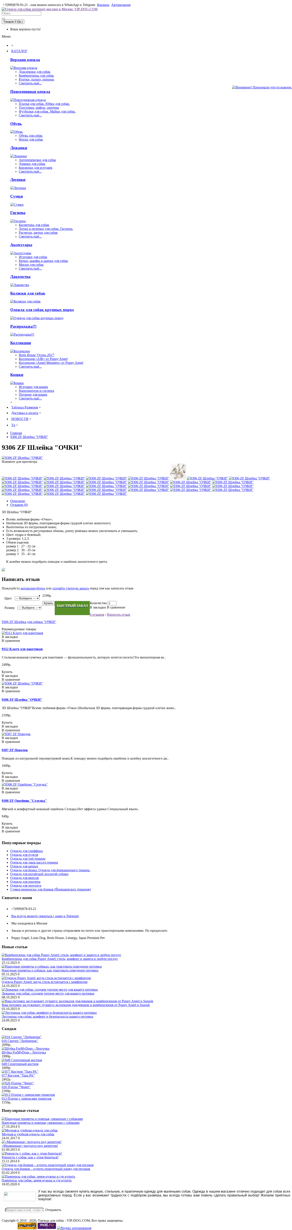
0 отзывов (97, 614)
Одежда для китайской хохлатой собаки (39, 874)
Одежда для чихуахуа (25, 885)
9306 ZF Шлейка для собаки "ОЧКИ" (29, 622)
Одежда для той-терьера (27, 858)
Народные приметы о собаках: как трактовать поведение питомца (50, 970)
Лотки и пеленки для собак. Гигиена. (46, 229)
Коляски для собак (27, 293)
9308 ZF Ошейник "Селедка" (24, 800)
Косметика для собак (34, 225)
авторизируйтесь (33, 588)
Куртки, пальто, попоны (36, 79)
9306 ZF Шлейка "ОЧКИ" (22, 699)
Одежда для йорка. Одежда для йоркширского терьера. (50, 870)
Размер (9, 608)
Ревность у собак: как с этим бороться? (30, 1157)
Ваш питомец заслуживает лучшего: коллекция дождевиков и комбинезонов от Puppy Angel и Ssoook (76, 1005)
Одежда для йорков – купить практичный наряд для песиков (46, 1169)
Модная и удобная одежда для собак (28, 1134)
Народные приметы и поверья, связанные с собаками (41, 1122)
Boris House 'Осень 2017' (37, 355)
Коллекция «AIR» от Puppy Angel (43, 359)
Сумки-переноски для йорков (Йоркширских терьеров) (50, 889)
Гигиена (17, 212)
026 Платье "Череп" (16, 1087)
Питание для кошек (33, 394)
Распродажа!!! (23, 326)
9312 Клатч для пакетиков (22, 649)
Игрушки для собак (33, 257)
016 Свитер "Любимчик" (20, 1041)
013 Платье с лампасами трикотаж (27, 1098)
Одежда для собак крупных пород (42, 309)
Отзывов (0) (19, 505)
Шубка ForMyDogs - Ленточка (24, 1052)
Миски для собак (31, 264)
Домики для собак (32, 164)
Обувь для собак (31, 135)
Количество (98, 603)
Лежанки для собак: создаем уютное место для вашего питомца (48, 993)
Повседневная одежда (30, 91)
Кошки (16, 374)
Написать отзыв (118, 614)
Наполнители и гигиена (36, 390)
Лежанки (18, 147)
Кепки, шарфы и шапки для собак (43, 261)
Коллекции (20, 343)
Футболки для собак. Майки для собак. (47, 111)
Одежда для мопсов (24, 878)
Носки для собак (31, 139)
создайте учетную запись (70, 588)
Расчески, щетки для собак (38, 232)
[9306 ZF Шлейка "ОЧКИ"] (22, 458)
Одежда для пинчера (25, 881)
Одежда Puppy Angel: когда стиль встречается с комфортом (44, 982)
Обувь (16, 123)
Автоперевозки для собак (37, 160)
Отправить (53, 1210)
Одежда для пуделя (24, 855)
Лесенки (17, 179)
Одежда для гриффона (26, 851)
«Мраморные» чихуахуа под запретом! (30, 1146)
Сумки (16, 196)
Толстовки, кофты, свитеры (39, 107)
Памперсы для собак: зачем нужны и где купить (37, 1180)
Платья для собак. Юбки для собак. (44, 104)
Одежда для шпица (24, 866)
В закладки (98, 607)
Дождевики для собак (34, 71)
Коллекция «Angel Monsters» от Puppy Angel (51, 362)
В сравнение (116, 607)
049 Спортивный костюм (20, 1064)
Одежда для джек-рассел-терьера (34, 862)
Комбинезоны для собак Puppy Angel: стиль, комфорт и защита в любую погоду (60, 959)
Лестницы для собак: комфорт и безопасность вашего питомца (47, 1016)
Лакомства (20, 276)
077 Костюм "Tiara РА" (18, 1075)
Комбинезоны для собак (36, 75)
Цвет (8, 598)
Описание (17, 501)
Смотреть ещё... (30, 83)
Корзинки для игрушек (35, 167)
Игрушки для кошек (33, 387)
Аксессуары (21, 244)
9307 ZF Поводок (15, 750)
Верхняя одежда (25, 59)
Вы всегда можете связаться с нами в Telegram (45, 916)
